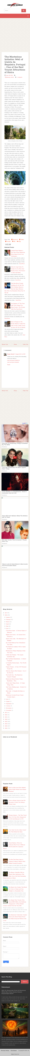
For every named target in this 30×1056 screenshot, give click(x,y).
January (8, 617)
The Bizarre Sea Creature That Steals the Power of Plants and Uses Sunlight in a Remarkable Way (18, 889)
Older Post (25, 344)
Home (15, 344)
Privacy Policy (5, 1050)
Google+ (8, 241)
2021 (6, 717)
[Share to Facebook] (10, 244)
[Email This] (6, 244)
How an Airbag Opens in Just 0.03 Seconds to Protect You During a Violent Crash (17, 802)
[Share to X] (8, 244)
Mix (14, 241)
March (8, 621)
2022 (6, 719)
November (9, 708)
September (9, 703)
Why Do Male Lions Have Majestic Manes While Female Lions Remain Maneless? (17, 789)
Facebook (15, 239)
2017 (6, 613)
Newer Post (5, 344)
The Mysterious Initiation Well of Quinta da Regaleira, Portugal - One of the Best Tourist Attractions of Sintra (15, 64)
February (8, 619)
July (7, 699)
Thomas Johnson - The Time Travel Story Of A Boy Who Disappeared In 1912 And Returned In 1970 (18, 817)
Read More (22, 263)
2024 (6, 723)
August (8, 701)
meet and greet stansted (13, 362)
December (9, 710)
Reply (8, 364)
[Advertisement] (15, 36)
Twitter (22, 239)
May (7, 626)
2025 (6, 726)
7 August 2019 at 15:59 (20, 354)
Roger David (10, 354)
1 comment (19, 77)
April (7, 624)
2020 (6, 715)
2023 (6, 721)
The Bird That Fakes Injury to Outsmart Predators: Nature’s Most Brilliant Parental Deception (17, 861)
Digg (19, 241)
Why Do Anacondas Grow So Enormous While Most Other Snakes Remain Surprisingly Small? (14, 992)
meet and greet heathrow (13, 360)
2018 (6, 615)
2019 (6, 712)
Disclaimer (14, 1050)
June (7, 628)
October (8, 706)
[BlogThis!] (7, 244)
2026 (6, 728)
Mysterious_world (9, 77)
